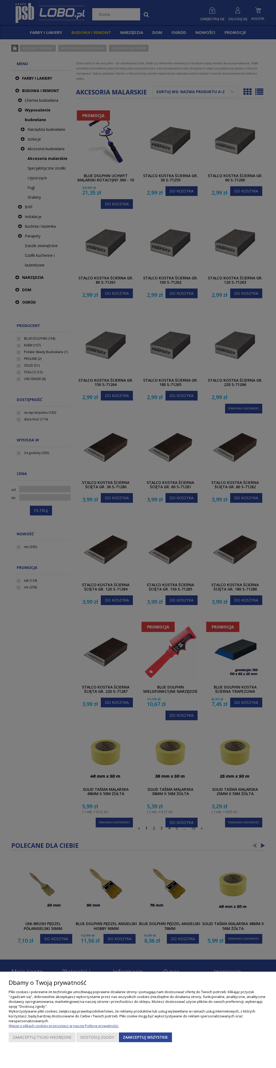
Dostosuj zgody (97, 1037)
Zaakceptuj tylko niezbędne (42, 1037)
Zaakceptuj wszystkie (145, 1037)
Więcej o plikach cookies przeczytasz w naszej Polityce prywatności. (64, 1025)
